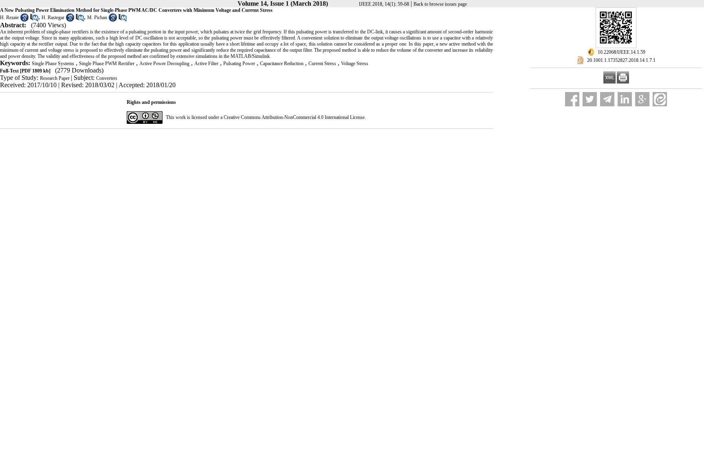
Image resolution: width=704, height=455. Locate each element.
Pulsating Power (239, 63)
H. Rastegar (53, 17)
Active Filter (206, 63)
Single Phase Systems (53, 63)
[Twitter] (590, 99)
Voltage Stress (354, 63)
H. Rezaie (9, 17)
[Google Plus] (642, 99)
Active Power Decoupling (164, 63)
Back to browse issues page (440, 4)
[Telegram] (607, 99)
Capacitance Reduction (282, 63)
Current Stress (322, 63)
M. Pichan (97, 17)
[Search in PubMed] (34, 20)
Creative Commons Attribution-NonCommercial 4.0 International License (294, 117)
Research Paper (55, 78)
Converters (106, 78)
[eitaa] (660, 99)
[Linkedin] (625, 99)
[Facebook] (572, 99)
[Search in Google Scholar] (24, 20)
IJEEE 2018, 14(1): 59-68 (384, 4)
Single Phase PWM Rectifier (106, 63)
